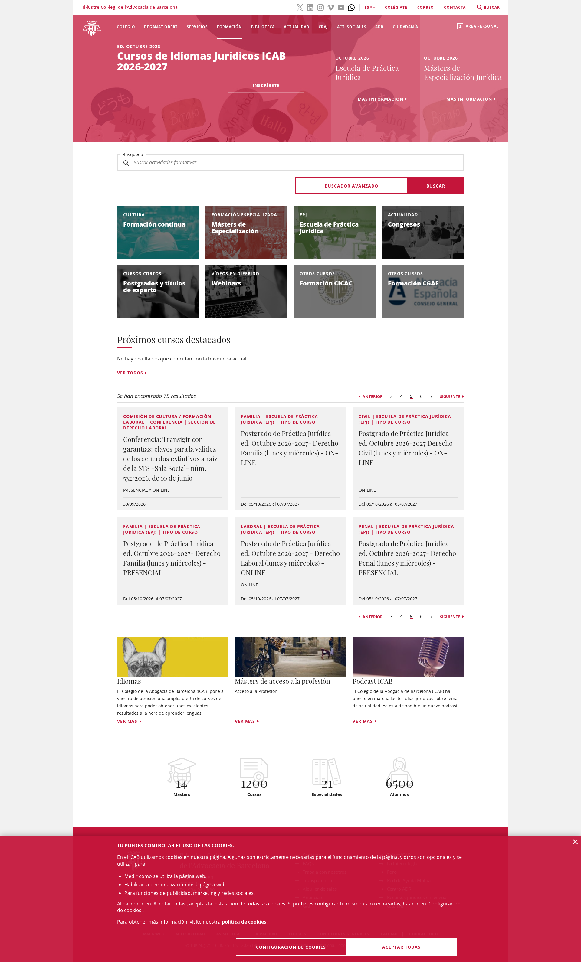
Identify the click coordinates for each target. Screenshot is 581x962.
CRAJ (323, 26)
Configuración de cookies (291, 947)
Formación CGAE (413, 283)
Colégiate (396, 7)
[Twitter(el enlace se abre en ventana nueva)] (300, 7)
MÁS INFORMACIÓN (380, 99)
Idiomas (129, 681)
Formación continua (154, 224)
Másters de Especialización (235, 227)
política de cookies (244, 921)
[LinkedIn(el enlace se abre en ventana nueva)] (310, 7)
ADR (379, 26)
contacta (455, 7)
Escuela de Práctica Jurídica (329, 227)
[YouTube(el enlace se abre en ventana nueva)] (341, 7)
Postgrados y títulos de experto (154, 286)
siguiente (450, 396)
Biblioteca (263, 26)
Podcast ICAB (373, 681)
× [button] (575, 841)
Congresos (404, 224)
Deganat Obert (161, 26)
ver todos (130, 373)
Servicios (197, 26)
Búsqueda (133, 154)
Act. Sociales (351, 26)
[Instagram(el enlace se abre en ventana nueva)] (320, 7)
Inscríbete (266, 85)
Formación (229, 26)
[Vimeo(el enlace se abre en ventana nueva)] (330, 7)
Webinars (226, 283)
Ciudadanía (406, 26)
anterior (373, 396)
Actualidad (297, 26)
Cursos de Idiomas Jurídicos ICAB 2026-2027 (201, 61)
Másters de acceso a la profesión (282, 681)
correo (425, 7)
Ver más (127, 721)
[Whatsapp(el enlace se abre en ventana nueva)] (351, 7)
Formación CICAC (326, 283)
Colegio (126, 26)
